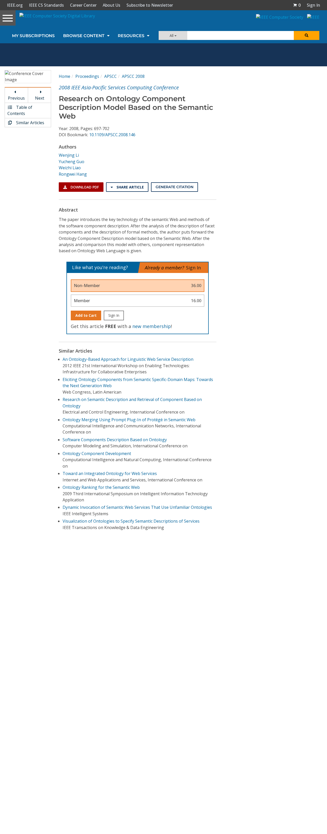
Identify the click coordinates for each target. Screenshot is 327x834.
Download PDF (84, 187)
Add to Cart (86, 315)
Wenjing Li (69, 155)
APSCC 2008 (133, 76)
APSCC (110, 76)
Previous (16, 98)
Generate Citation (174, 187)
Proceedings (87, 76)
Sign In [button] (313, 5)
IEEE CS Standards (46, 5)
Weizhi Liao (70, 168)
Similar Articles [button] (29, 122)
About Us (111, 5)
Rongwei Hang (73, 174)
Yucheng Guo (71, 161)
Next (39, 98)
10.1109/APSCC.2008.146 (112, 135)
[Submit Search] (306, 35)
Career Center (83, 5)
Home (64, 76)
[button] (297, 5)
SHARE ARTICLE (129, 187)
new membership (151, 326)
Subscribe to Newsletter (149, 5)
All (172, 35)
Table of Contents (19, 110)
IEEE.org (15, 5)
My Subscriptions (33, 35)
